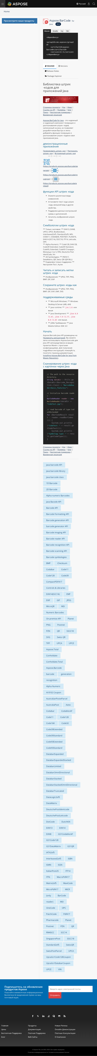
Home (7, 11)
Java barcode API (54, 464)
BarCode (62, 895)
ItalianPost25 (52, 871)
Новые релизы (61, 1025)
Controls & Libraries (55, 588)
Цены (3, 1029)
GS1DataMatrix (53, 846)
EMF (68, 594)
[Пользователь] (88, 4)
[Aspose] (17, 4)
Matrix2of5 (51, 883)
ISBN (70, 858)
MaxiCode (68, 883)
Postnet (61, 624)
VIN (60, 969)
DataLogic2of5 (53, 797)
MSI (63, 606)
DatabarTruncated (55, 791)
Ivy (62, 31)
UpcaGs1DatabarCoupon (58, 963)
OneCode (50, 907)
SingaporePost (53, 938)
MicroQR (50, 606)
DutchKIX (66, 821)
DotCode (50, 821)
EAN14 (62, 827)
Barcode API (52, 508)
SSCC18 (70, 631)
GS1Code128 (52, 840)
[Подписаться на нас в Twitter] (38, 1016)
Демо (69, 107)
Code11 (64, 569)
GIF (58, 600)
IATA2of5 (50, 852)
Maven (47, 31)
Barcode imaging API (56, 532)
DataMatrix (51, 803)
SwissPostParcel (54, 951)
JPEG (69, 600)
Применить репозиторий (54, 338)
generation (66, 674)
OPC (64, 907)
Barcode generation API (57, 520)
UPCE (71, 643)
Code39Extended (54, 729)
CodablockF (66, 711)
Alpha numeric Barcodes (58, 495)
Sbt (67, 31)
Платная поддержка (36, 1033)
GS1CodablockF (65, 834)
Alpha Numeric (53, 686)
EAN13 (49, 827)
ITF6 (48, 877)
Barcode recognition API (57, 544)
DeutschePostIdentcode (57, 809)
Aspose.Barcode (54, 668)
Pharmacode (52, 920)
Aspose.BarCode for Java (53, 120)
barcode (50, 674)
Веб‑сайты (32, 1037)
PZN (48, 631)
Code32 (65, 723)
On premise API (53, 618)
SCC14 (64, 932)
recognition (51, 680)
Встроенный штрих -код (65, 153)
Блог (69, 110)
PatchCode (51, 914)
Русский (82, 4)
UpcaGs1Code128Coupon (58, 957)
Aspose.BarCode (61, 22)
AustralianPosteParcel (56, 698)
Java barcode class (55, 477)
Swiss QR (61, 637)
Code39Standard (54, 735)
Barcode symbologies (56, 557)
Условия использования (56, 1052)
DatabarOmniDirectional (58, 772)
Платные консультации (65, 1033)
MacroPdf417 (63, 877)
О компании (60, 1037)
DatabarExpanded (55, 754)
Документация (34, 1029)
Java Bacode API (53, 501)
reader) (49, 901)
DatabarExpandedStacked (58, 760)
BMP (48, 563)
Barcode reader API (55, 538)
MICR (67, 889)
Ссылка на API (49, 110)
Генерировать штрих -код (54, 151)
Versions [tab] (64, 66)
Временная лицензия (52, 115)
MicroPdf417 (52, 889)
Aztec (68, 704)
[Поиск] (94, 4)
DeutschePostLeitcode (57, 815)
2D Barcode (51, 489)
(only (48, 895)
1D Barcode (51, 483)
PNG (48, 624)
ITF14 (67, 871)
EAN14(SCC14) (53, 594)
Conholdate (51, 655)
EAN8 (48, 834)
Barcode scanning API (56, 551)
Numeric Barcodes (55, 612)
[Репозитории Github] (59, 1016)
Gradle (55, 31)
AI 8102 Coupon (53, 692)
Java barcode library (55, 471)
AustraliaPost (52, 704)
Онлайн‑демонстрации (65, 1029)
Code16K (50, 723)
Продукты (32, 1025)
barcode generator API (57, 526)
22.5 (58, 24)
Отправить (55, 995)
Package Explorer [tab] (54, 76)
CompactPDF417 (54, 581)
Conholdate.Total (54, 661)
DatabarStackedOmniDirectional (61, 784)
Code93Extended (54, 741)
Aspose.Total (52, 649)
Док (63, 107)
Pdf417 (66, 914)
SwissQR (70, 944)
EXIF (48, 600)
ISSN (60, 864)
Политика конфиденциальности (38, 1052)
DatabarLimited (53, 766)
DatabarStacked (54, 778)
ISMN (48, 864)
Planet (71, 618)
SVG (48, 637)
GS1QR (70, 846)
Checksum (62, 563)
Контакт (66, 1052)
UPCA (59, 643)
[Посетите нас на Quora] (54, 1016)
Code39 (65, 575)
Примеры (61, 110)
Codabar (50, 569)
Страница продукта (51, 107)
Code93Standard (54, 747)
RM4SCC (50, 932)
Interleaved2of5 (53, 858)
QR (58, 631)
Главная (4, 1025)
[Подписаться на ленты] (64, 1016)
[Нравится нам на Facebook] (32, 1016)
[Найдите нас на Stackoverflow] (48, 1016)
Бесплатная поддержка (60, 112)
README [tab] (50, 66)
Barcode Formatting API (57, 514)
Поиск (45, 112)
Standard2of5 (52, 944)
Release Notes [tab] (52, 71)
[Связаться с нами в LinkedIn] (43, 1016)
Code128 (50, 575)
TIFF (48, 643)
